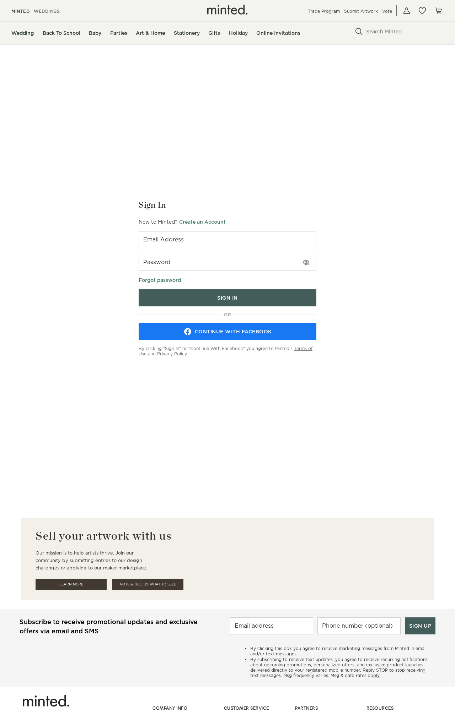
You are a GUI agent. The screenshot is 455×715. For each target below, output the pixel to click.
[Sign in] (406, 10)
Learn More (71, 584)
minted (20, 11)
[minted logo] (227, 10)
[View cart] (438, 10)
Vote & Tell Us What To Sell (148, 584)
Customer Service (246, 708)
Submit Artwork (361, 11)
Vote (387, 11)
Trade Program (324, 11)
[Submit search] (359, 31)
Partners (306, 708)
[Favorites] (422, 10)
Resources (380, 708)
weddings (47, 11)
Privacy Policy (172, 353)
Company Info (169, 708)
